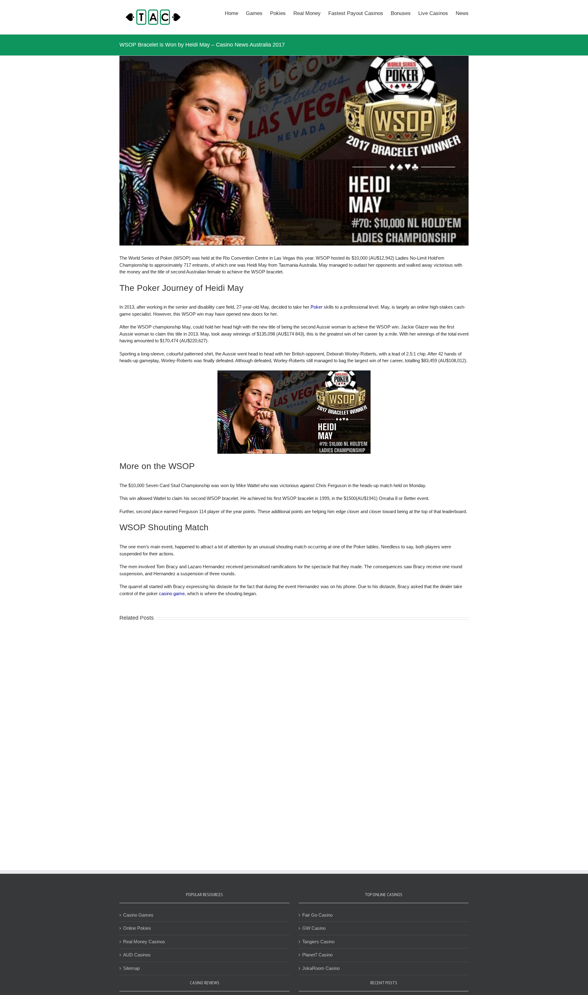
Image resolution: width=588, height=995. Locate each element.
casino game (172, 593)
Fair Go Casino (317, 915)
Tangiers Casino (318, 941)
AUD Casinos (137, 954)
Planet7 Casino (317, 954)
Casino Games (138, 915)
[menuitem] (235, 13)
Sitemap (131, 968)
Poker (316, 307)
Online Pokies (137, 928)
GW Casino (314, 928)
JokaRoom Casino (321, 968)
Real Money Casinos (144, 941)
